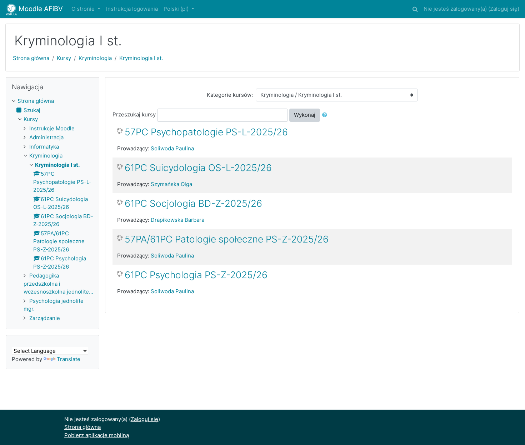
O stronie (83, 8)
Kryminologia (95, 58)
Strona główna (31, 58)
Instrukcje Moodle (52, 128)
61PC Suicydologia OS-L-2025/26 (198, 167)
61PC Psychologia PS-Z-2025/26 (196, 274)
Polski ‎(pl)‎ (177, 8)
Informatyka (44, 146)
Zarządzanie (44, 318)
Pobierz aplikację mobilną (96, 435)
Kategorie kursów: (230, 94)
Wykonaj (304, 114)
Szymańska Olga (171, 184)
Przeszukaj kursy (134, 114)
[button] (415, 8)
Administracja (46, 137)
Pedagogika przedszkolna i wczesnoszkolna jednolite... (58, 283)
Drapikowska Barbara (177, 219)
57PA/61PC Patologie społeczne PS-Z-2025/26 (227, 239)
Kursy (64, 58)
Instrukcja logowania (132, 8)
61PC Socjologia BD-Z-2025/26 (193, 203)
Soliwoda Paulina (172, 148)
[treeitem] (52, 101)
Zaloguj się (504, 8)
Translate (68, 359)
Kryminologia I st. (141, 58)
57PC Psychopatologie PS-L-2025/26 (206, 132)
